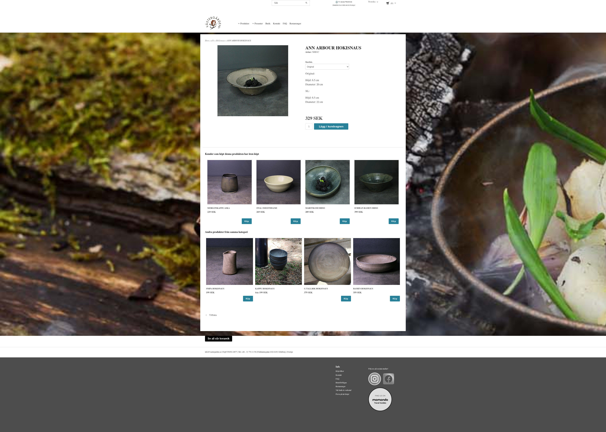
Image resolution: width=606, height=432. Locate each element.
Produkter (244, 23)
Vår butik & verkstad (343, 390)
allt (212, 40)
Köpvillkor (340, 371)
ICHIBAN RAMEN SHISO (366, 207)
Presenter (259, 23)
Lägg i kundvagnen (331, 126)
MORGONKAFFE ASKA (218, 207)
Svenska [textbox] (371, 2)
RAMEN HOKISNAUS (363, 288)
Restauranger (295, 23)
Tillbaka (212, 314)
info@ (207, 351)
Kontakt (276, 23)
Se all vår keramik (218, 338)
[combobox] (373, 2)
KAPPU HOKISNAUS (264, 288)
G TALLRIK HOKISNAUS (316, 288)
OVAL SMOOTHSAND (266, 207)
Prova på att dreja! (342, 394)
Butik (267, 23)
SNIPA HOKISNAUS (215, 288)
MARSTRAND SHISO (315, 207)
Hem (207, 40)
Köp (246, 221)
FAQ (285, 23)
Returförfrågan (341, 382)
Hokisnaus (221, 40)
